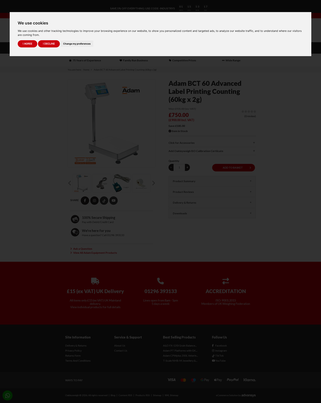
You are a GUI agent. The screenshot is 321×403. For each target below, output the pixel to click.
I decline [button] (49, 43)
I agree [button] (27, 43)
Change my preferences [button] (77, 43)
